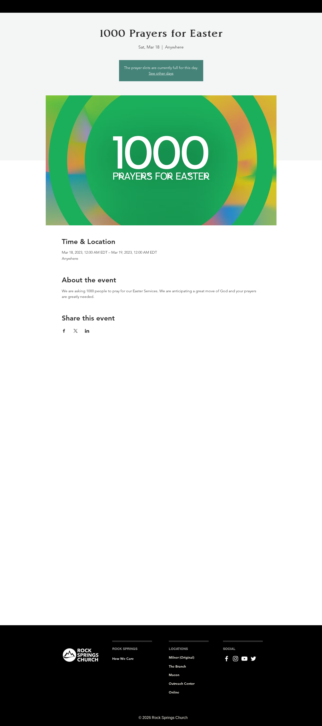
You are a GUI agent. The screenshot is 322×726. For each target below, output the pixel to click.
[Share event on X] (75, 331)
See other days (161, 73)
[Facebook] (226, 658)
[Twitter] (253, 658)
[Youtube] (244, 658)
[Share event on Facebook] (64, 331)
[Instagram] (235, 658)
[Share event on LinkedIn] (87, 331)
